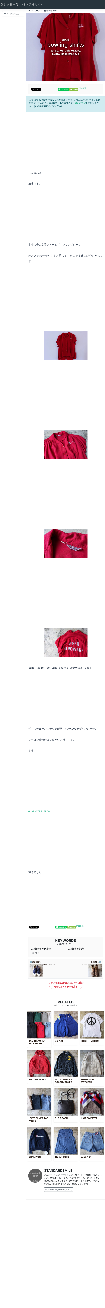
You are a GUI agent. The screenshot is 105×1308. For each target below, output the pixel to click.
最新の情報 (80, 103)
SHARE (35, 953)
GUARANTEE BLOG (39, 811)
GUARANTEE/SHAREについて (58, 1189)
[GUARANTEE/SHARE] (21, 4)
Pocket (82, 88)
